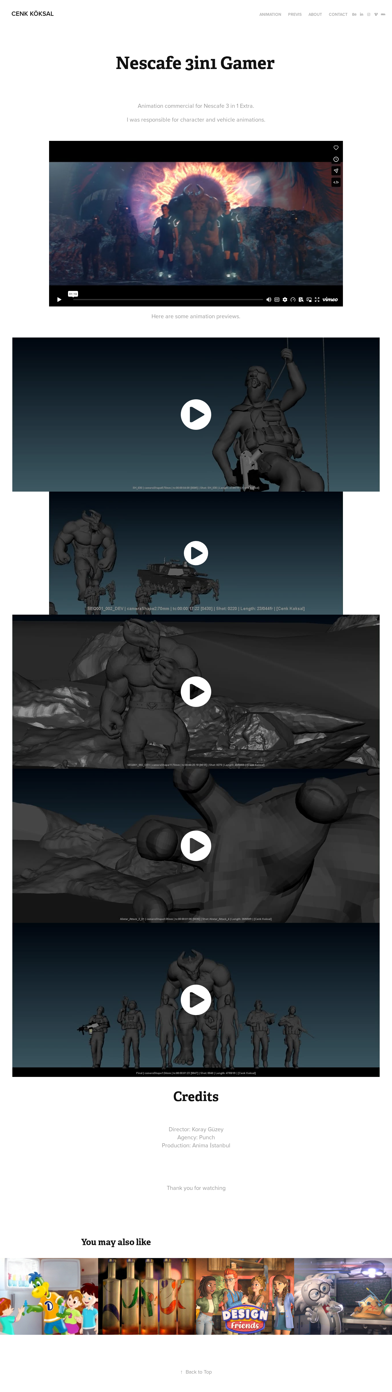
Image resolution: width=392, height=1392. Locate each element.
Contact (338, 14)
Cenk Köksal (32, 13)
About (315, 14)
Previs (295, 14)
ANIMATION (270, 14)
